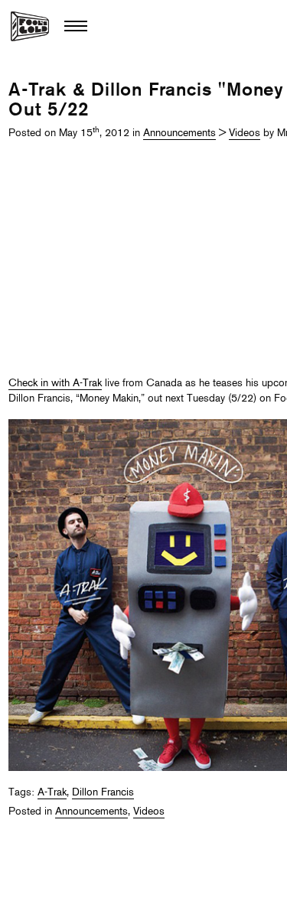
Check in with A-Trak (55, 383)
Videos (244, 133)
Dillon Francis (103, 793)
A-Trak (52, 793)
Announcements (179, 133)
